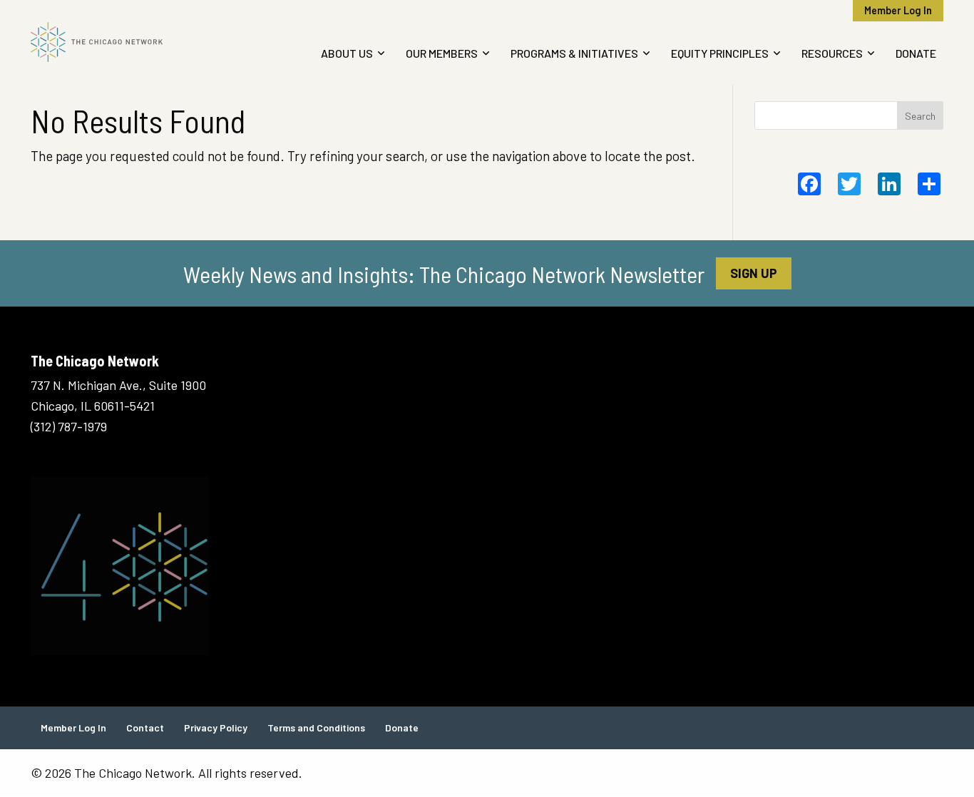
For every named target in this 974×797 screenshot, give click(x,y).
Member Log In (898, 10)
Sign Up (753, 273)
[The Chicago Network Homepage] (136, 42)
